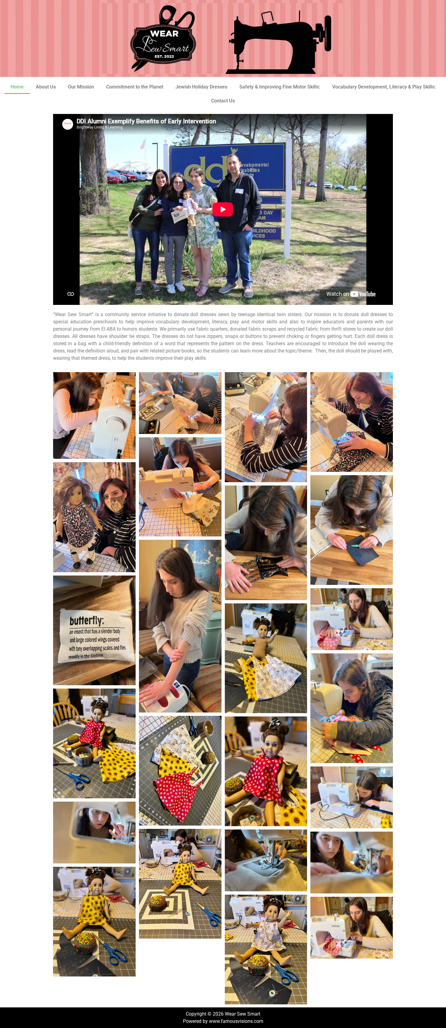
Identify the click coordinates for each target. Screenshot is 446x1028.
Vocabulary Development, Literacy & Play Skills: (384, 87)
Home (17, 87)
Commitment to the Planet (134, 87)
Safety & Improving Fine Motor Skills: (279, 87)
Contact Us (223, 101)
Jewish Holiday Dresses (201, 87)
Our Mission (81, 87)
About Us (46, 87)
